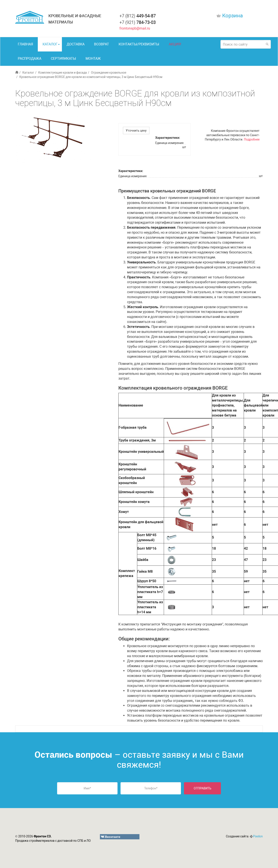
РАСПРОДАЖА (29, 58)
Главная (25, 44)
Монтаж (93, 58)
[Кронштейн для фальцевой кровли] (185, 524)
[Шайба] (171, 560)
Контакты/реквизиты (139, 44)
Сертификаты (63, 58)
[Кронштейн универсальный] (187, 451)
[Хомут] (185, 512)
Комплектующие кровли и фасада (62, 72)
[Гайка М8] (171, 571)
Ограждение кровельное (108, 72)
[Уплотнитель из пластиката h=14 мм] (171, 607)
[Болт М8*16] (171, 548)
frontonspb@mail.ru (134, 28)
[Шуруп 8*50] (171, 581)
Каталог (50, 44)
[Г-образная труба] (188, 427)
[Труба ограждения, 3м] (187, 440)
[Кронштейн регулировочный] (186, 467)
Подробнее (252, 139)
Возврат (101, 44)
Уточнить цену (136, 130)
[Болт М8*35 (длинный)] (171, 537)
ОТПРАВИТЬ (202, 788)
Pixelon (258, 836)
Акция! (175, 44)
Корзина (232, 16)
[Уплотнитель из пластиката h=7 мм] (171, 592)
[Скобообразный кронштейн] (187, 480)
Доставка (75, 44)
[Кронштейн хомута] (186, 502)
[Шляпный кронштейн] (187, 492)
